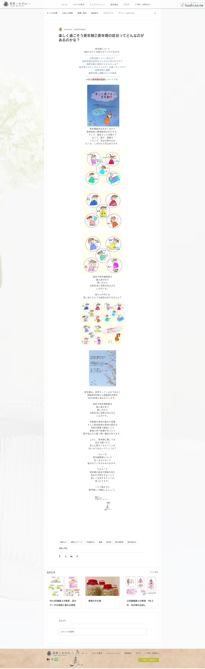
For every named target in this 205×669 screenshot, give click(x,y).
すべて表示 (154, 572)
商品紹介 (94, 13)
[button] (155, 13)
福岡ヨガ (63, 542)
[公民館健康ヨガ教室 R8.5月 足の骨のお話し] (141, 586)
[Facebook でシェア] (60, 556)
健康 (100, 542)
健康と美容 (82, 13)
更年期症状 (132, 542)
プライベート (108, 13)
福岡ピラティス (76, 542)
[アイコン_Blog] (48, 659)
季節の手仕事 (94, 601)
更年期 (108, 542)
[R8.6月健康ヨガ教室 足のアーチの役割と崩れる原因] (64, 586)
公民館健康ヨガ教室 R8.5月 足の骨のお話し (140, 603)
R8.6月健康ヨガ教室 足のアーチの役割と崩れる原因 (63, 603)
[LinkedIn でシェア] (71, 556)
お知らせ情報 (67, 13)
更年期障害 (119, 542)
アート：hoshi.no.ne (126, 13)
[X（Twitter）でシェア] (65, 556)
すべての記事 (52, 13)
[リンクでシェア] (77, 556)
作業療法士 (90, 542)
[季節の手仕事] (102, 586)
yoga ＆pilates (17, 6)
